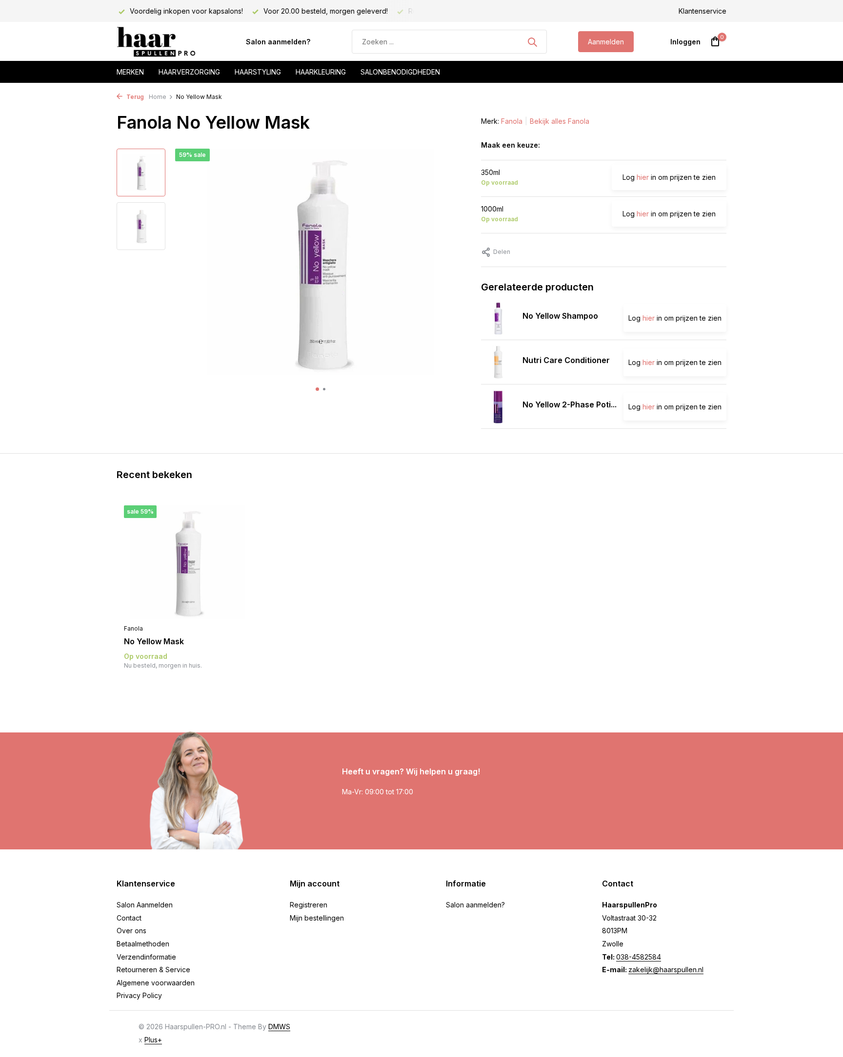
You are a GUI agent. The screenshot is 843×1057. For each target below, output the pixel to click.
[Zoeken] (532, 42)
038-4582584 (638, 957)
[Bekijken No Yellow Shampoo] (498, 318)
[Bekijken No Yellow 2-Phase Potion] (498, 406)
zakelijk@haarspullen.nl (665, 969)
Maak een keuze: (510, 145)
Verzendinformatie (146, 957)
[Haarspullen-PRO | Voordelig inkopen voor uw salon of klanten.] (165, 42)
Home (157, 96)
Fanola (511, 121)
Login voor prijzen (187, 685)
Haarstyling (258, 72)
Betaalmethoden (143, 944)
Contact (129, 918)
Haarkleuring (321, 72)
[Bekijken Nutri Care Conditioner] (498, 362)
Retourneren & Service (153, 969)
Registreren (308, 905)
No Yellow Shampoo (560, 316)
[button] (317, 389)
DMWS (279, 1026)
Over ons (131, 930)
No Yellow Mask (154, 641)
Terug (134, 96)
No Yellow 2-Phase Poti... (569, 404)
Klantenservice (702, 11)
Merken (130, 72)
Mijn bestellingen (317, 918)
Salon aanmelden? (278, 42)
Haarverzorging (189, 72)
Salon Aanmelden (145, 905)
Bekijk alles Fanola (559, 121)
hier (643, 177)
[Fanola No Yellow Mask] (187, 562)
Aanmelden (606, 42)
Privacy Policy (139, 995)
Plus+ (153, 1040)
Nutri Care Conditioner (566, 360)
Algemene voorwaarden (156, 983)
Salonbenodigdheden (400, 72)
